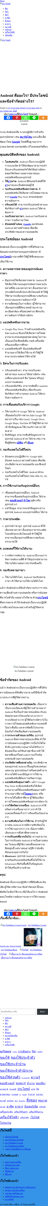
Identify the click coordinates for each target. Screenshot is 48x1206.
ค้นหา (42, 1012)
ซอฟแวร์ (21, 1083)
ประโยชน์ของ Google (14, 1143)
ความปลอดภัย (26, 1078)
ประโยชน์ (23, 1088)
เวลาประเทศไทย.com (14, 1193)
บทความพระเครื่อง (13, 1162)
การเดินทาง (24, 1051)
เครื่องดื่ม (42, 1106)
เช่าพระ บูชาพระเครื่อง (15, 1190)
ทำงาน (31, 1083)
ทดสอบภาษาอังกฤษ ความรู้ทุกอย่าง (20, 1187)
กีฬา (7, 12)
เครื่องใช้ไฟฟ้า (9, 1117)
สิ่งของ (8, 21)
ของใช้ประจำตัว (23, 1057)
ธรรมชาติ (4, 1089)
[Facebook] (8, 118)
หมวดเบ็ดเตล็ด (11, 1036)
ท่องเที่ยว (40, 1083)
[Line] (34, 118)
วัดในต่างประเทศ (12, 1165)
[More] (43, 118)
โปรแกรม (5, 1123)
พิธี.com (8, 1174)
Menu (2, 1)
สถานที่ (8, 27)
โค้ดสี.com (9, 1171)
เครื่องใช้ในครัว (21, 1112)
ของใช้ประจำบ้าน (13, 1064)
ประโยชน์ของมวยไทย (14, 1146)
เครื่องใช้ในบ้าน (36, 1112)
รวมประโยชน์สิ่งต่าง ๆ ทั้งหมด (18, 1149)
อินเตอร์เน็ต (31, 1106)
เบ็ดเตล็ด (8, 35)
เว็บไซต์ (34, 1117)
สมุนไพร (10, 1100)
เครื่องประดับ (6, 1112)
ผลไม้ (33, 1089)
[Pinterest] (17, 118)
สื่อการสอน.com (11, 1168)
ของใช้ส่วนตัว (10, 1077)
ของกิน (40, 1051)
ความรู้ (35, 1077)
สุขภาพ (42, 1100)
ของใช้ (5, 1057)
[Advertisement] (24, 66)
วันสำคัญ (39, 1094)
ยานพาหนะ (5, 1094)
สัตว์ (6, 15)
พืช (6, 9)
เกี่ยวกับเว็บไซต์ (11, 1137)
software (8, 29)
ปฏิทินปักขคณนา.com (14, 1196)
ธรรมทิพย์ (9, 1199)
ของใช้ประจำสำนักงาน (16, 1070)
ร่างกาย (31, 1094)
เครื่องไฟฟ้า (10, 32)
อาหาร (8, 24)
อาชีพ (7, 18)
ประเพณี (12, 1089)
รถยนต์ (24, 1094)
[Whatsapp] (25, 118)
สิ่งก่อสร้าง (22, 1101)
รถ (20, 1094)
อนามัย (2, 1106)
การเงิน (14, 1052)
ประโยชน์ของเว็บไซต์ (14, 1140)
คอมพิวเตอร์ (7, 1083)
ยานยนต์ (15, 1094)
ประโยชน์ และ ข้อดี (8, 111)
